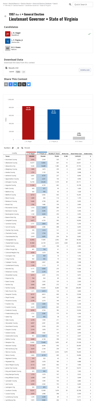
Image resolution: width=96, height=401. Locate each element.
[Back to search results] (5, 16)
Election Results (26, 3)
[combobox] (83, 4)
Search (55, 3)
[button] (18, 71)
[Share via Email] (6, 84)
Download (85, 70)
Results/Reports (14, 3)
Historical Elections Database (42, 3)
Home (5, 3)
